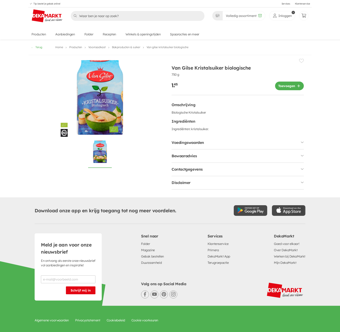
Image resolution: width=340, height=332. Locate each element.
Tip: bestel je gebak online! (46, 3)
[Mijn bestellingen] (304, 15)
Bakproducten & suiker (126, 47)
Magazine (148, 250)
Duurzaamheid (151, 263)
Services (286, 3)
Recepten (109, 34)
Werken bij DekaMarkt (289, 256)
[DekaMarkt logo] (47, 16)
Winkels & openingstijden (143, 34)
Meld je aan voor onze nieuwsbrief (66, 248)
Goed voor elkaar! (286, 244)
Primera (213, 250)
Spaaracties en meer (184, 34)
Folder (88, 34)
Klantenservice (302, 3)
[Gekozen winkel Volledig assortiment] (217, 15)
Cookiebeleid (116, 320)
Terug (38, 47)
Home (59, 47)
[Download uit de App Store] (288, 210)
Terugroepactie (218, 263)
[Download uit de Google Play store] (250, 210)
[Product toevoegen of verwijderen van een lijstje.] (301, 60)
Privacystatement (87, 320)
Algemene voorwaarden (52, 320)
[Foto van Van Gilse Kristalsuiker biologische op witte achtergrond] (100, 154)
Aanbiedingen (65, 34)
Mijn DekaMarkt (285, 263)
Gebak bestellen (152, 256)
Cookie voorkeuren (144, 320)
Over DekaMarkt (286, 250)
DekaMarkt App (219, 256)
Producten (38, 34)
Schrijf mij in (81, 290)
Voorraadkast (97, 47)
